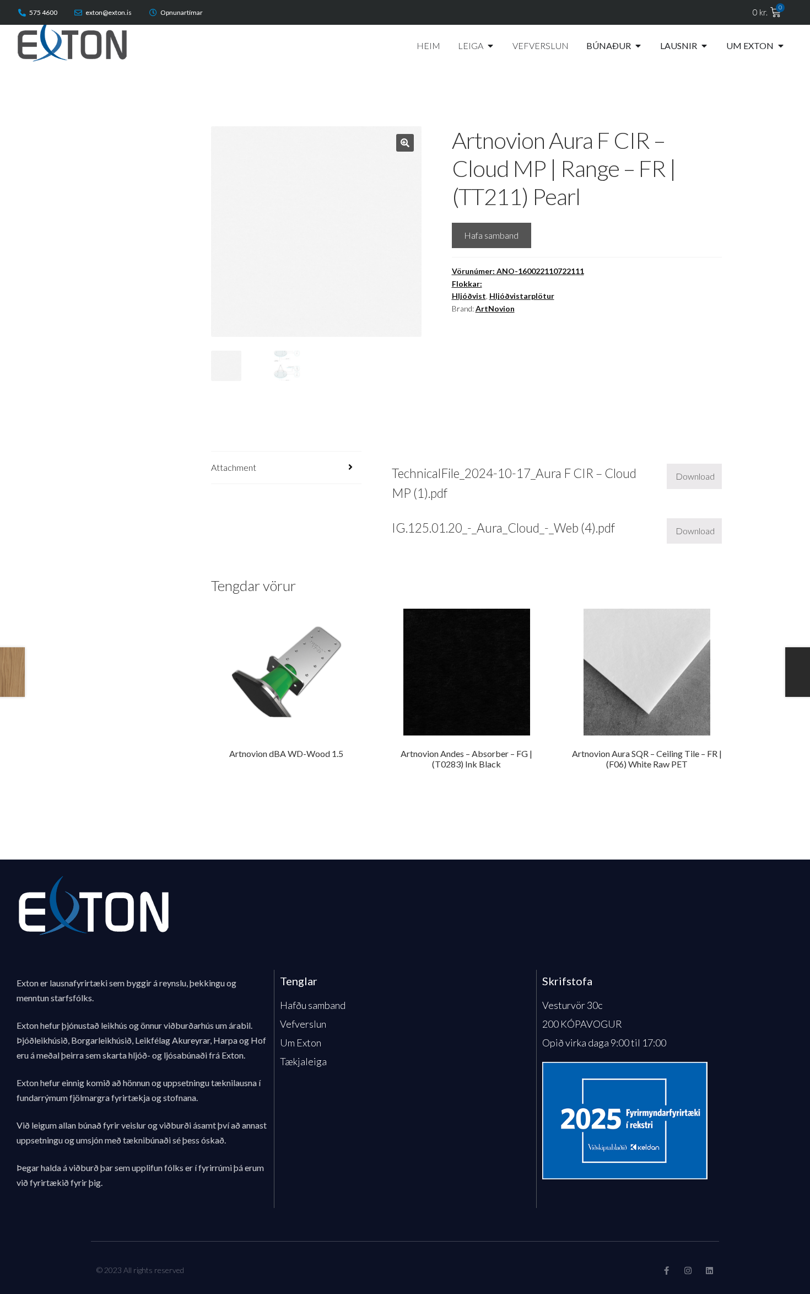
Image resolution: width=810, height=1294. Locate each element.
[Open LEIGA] (490, 45)
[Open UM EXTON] (780, 45)
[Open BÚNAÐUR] (638, 45)
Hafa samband (491, 235)
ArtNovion (495, 308)
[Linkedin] (709, 1270)
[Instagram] (688, 1270)
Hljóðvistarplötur (521, 295)
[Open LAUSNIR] (704, 45)
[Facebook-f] (666, 1270)
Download (695, 476)
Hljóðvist (469, 295)
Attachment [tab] (233, 467)
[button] (405, 143)
